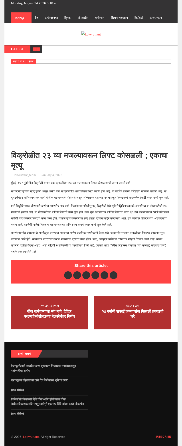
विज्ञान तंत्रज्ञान (119, 18)
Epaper (156, 18)
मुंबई (31, 61)
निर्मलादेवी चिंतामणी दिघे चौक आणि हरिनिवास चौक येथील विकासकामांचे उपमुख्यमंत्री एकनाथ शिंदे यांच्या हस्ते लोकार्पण (48, 401)
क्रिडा (67, 18)
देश (36, 18)
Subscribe (163, 436)
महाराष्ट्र (19, 18)
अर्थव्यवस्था (51, 18)
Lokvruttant (31, 436)
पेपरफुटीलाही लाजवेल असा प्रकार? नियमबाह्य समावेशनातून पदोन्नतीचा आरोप (43, 368)
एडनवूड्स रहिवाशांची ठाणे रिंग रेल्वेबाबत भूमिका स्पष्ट (40, 380)
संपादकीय (83, 18)
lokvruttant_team (25, 175)
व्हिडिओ (139, 18)
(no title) (17, 389)
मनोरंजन (99, 18)
